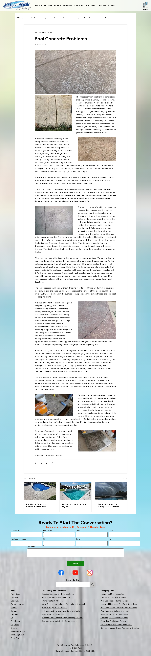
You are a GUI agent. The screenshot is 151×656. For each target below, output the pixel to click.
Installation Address (18, 539)
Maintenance (67, 18)
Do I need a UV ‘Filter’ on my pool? (74, 505)
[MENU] (145, 6)
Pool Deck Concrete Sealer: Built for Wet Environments (36, 505)
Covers (91, 18)
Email (78, 530)
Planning (43, 18)
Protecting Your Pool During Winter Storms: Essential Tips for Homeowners (108, 505)
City (44, 539)
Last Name (47, 530)
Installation (55, 18)
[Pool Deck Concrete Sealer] (40, 491)
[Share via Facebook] (36, 463)
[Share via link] (52, 463)
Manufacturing (104, 18)
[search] (92, 584)
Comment (31, 547)
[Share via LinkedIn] (46, 463)
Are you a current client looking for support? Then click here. (75, 527)
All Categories (22, 18)
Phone (111, 530)
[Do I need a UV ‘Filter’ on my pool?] (76, 491)
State (78, 539)
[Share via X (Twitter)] (41, 463)
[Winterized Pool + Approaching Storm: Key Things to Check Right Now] (111, 491)
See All (125, 478)
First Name (15, 530)
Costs (33, 18)
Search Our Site (72, 580)
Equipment (81, 18)
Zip (110, 539)
